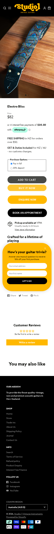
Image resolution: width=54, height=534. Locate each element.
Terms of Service (14, 456)
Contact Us (11, 440)
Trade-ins (10, 422)
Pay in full (17, 163)
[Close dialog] (45, 248)
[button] (25, 95)
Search (9, 452)
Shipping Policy (14, 431)
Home (9, 413)
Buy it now (27, 188)
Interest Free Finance (16, 470)
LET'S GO (27, 281)
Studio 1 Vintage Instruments (28, 514)
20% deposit (18, 167)
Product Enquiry (14, 465)
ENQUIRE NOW (27, 199)
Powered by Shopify (16, 517)
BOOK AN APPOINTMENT (27, 212)
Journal (10, 435)
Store (9, 418)
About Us (10, 427)
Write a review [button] (27, 342)
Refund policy (13, 461)
